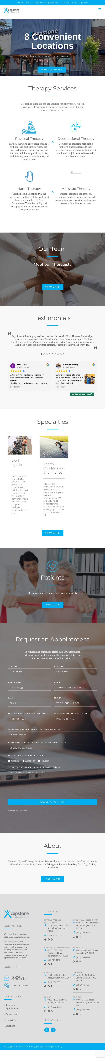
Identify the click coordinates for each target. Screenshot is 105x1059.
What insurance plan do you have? (72, 714)
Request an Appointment (19, 978)
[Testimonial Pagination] (41, 354)
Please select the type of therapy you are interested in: (37, 743)
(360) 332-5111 (55, 1007)
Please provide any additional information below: (34, 767)
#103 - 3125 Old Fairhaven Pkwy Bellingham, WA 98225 (58, 953)
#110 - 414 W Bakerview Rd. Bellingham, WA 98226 (87, 925)
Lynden (48, 972)
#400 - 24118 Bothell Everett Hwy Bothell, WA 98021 (87, 1003)
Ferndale (78, 947)
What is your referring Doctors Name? (28, 714)
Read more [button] (15, 387)
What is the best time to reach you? (26, 756)
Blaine (47, 997)
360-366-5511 (82, 985)
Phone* (57, 698)
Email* (11, 698)
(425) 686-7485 (83, 1009)
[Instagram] (53, 1029)
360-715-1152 (54, 960)
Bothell (77, 997)
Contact (10, 1020)
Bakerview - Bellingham (85, 920)
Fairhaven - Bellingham (56, 947)
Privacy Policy (57, 1047)
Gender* (58, 682)
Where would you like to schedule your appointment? (36, 729)
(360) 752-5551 (83, 932)
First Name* (14, 666)
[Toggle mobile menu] (99, 9)
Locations (10, 1025)
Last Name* (60, 666)
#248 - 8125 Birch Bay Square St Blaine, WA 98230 (86, 978)
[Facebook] (46, 1029)
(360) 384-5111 (83, 957)
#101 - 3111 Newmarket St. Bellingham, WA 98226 (58, 928)
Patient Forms (12, 1014)
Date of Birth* (15, 682)
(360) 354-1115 (55, 982)
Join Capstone (20, 985)
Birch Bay (78, 972)
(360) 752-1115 (55, 935)
